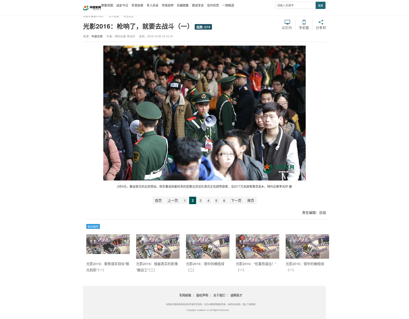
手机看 (304, 27)
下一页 (236, 200)
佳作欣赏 (213, 5)
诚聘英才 (236, 295)
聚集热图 (107, 5)
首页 (158, 200)
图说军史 (198, 5)
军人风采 (152, 5)
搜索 (320, 5)
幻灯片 (287, 27)
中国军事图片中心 (93, 16)
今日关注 (128, 16)
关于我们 (219, 295)
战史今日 (122, 5)
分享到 (321, 27)
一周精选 (228, 5)
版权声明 (202, 295)
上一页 (173, 200)
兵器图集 (183, 5)
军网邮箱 (185, 295)
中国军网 (96, 36)
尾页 (250, 200)
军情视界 (168, 5)
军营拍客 (137, 5)
